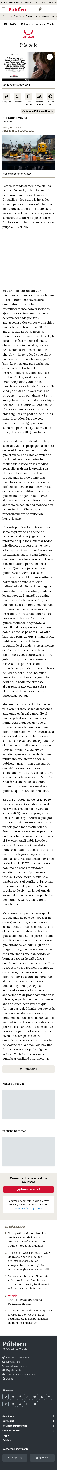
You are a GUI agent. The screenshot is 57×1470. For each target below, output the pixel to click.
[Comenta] (17, 96)
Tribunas (9, 24)
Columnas (27, 24)
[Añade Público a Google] (5, 1397)
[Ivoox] (35, 1404)
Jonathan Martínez (21, 1304)
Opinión (17, 16)
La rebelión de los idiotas (25, 1299)
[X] (27, 1397)
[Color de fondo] (50, 96)
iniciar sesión (21, 1208)
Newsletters (13, 1361)
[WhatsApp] (27, 1404)
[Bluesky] (35, 1397)
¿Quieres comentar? (28, 1189)
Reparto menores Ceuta (26, 2)
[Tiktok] (5, 1404)
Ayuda (9, 1378)
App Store (43, 1457)
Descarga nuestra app (15, 1449)
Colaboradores (11, 1430)
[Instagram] (42, 1397)
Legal (5, 1435)
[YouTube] (49, 1397)
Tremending (31, 16)
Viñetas (51, 24)
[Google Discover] (13, 1397)
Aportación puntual (17, 1366)
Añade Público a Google (39, 111)
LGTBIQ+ (42, 2)
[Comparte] (6, 96)
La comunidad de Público (21, 1374)
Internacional (47, 16)
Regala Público (14, 1370)
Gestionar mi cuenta (17, 1357)
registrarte (37, 1208)
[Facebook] (20, 1397)
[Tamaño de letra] (39, 96)
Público (14, 1344)
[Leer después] (28, 96)
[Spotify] (20, 1404)
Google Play (16, 1457)
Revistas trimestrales (14, 1425)
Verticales (8, 1421)
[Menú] (4, 9)
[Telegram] (13, 1404)
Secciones (8, 1416)
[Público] (23, 9)
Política (6, 16)
